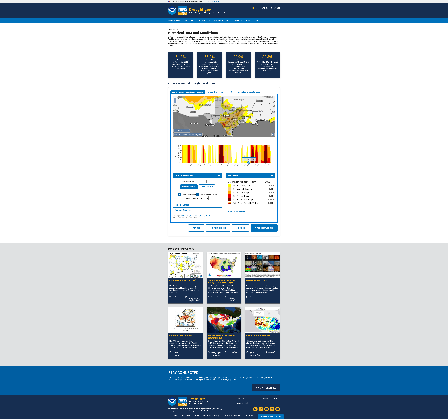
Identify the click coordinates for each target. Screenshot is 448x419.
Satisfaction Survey (270, 398)
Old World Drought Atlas (180, 335)
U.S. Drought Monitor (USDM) (182, 280)
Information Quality (211, 415)
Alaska (184, 134)
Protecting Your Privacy (232, 415)
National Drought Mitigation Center (202, 216)
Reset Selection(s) (181, 131)
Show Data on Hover (208, 194)
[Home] (182, 10)
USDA (187, 216)
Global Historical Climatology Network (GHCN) (221, 336)
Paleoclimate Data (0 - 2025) (249, 92)
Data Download (241, 403)
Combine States (181, 205)
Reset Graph (207, 187)
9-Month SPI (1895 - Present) (220, 92)
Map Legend (233, 175)
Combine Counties (182, 210)
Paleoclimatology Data (257, 280)
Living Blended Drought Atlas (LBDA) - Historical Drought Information (221, 281)
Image (197, 228)
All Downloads (265, 228)
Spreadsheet (219, 228)
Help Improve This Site (271, 416)
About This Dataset (236, 211)
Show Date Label (189, 194)
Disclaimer (186, 415)
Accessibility (173, 415)
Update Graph (188, 187)
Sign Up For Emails (266, 387)
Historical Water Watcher (258, 335)
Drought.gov (200, 9)
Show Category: (192, 198)
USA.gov (249, 415)
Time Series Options (183, 175)
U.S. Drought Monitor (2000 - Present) (187, 92)
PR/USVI (198, 134)
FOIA (197, 415)
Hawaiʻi (191, 134)
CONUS (177, 134)
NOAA (183, 216)
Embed (241, 228)
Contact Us (239, 398)
